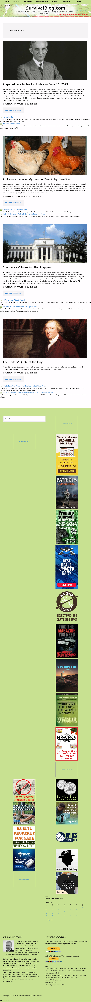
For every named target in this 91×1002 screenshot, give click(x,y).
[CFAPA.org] (67, 860)
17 (82, 911)
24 (82, 913)
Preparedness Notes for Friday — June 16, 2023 (35, 84)
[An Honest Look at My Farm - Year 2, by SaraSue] (45, 155)
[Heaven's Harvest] (66, 744)
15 (70, 911)
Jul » (52, 920)
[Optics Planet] (67, 837)
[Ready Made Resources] (66, 527)
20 (58, 913)
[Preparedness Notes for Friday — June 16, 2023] (45, 60)
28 (64, 915)
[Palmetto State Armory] (66, 567)
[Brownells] (66, 454)
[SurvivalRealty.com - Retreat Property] (24, 837)
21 (64, 913)
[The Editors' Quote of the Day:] (45, 338)
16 (76, 911)
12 (52, 911)
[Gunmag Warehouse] (66, 641)
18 (46, 913)
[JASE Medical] (67, 813)
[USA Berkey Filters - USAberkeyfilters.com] (24, 813)
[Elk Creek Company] (66, 606)
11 (46, 911)
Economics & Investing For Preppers (27, 267)
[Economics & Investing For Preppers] (45, 243)
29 (70, 915)
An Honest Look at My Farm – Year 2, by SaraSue (36, 179)
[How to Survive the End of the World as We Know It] (66, 709)
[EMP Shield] (24, 860)
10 (82, 909)
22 (70, 913)
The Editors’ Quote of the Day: (23, 362)
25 (46, 915)
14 (64, 911)
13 (58, 911)
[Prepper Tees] (67, 883)
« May (48, 920)
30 (76, 915)
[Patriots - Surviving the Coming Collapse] (66, 492)
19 (52, 913)
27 (58, 915)
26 (52, 915)
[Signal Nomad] (66, 675)
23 (76, 913)
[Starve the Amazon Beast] (24, 790)
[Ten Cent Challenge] (67, 790)
